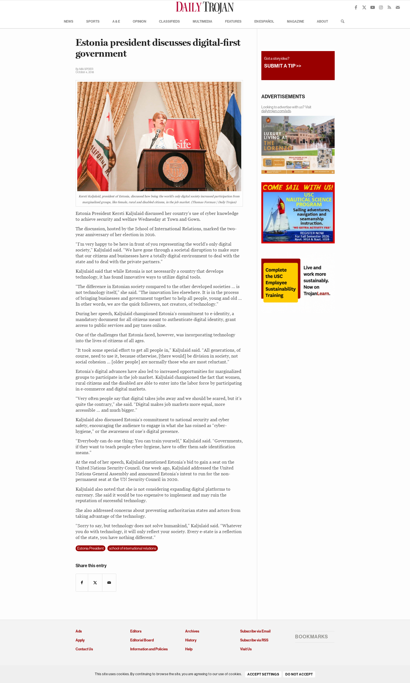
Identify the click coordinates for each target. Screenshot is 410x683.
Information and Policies (149, 649)
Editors (135, 631)
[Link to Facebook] (356, 7)
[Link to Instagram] (381, 7)
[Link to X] (364, 7)
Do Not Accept (299, 674)
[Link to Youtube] (372, 7)
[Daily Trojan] (205, 7)
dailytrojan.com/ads (276, 111)
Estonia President (90, 548)
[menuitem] (68, 21)
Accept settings (263, 674)
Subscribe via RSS (254, 640)
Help (188, 649)
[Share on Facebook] (82, 582)
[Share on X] (95, 582)
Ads (79, 631)
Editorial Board (142, 640)
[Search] (340, 21)
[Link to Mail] (398, 7)
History (190, 640)
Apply (80, 640)
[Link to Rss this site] (389, 7)
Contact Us (84, 649)
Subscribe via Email (255, 631)
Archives (192, 631)
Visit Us (246, 649)
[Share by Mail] (109, 582)
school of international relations (132, 548)
